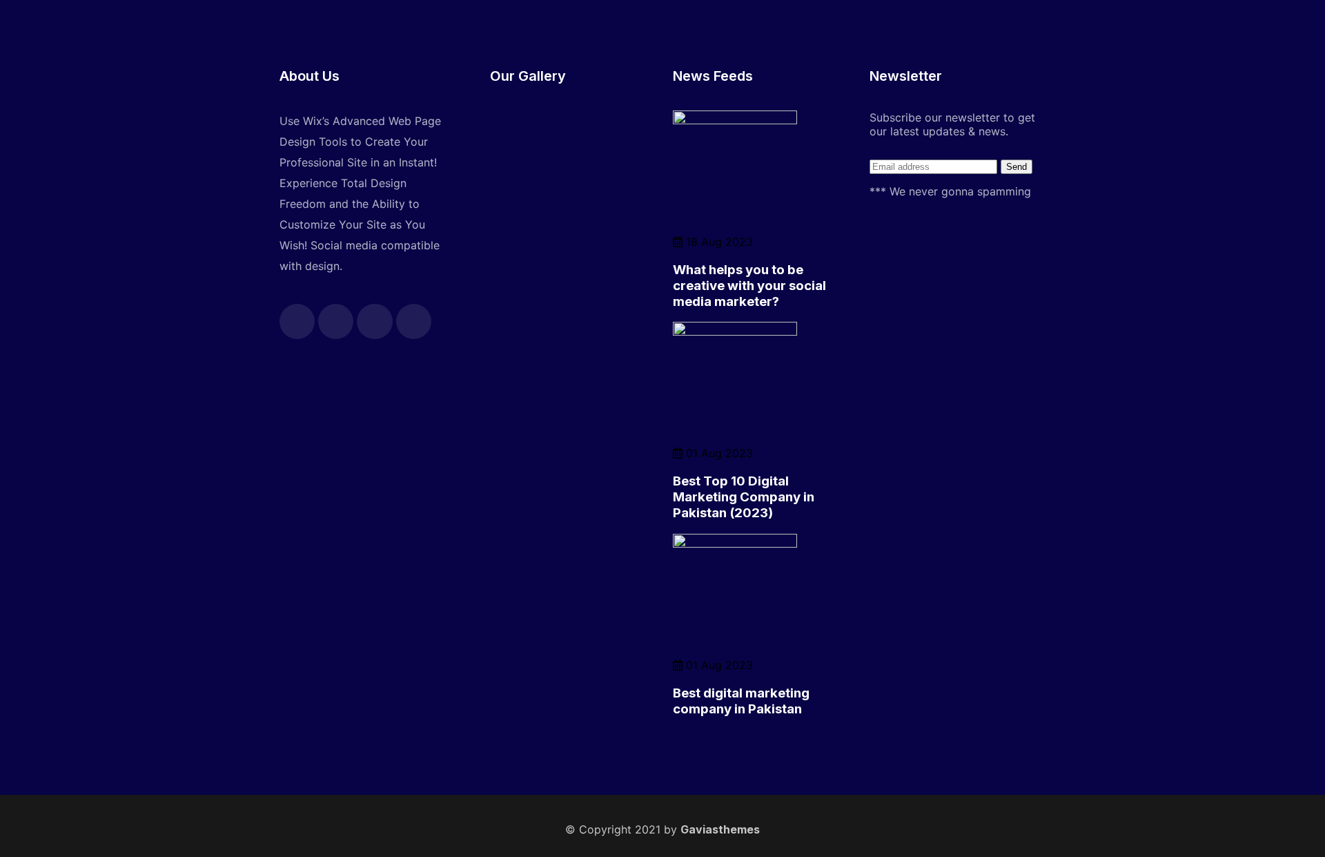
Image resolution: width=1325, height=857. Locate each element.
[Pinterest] (413, 321)
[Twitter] (335, 321)
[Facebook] (297, 321)
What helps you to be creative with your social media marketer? (749, 285)
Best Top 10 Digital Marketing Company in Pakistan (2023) (743, 497)
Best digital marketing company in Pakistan (741, 701)
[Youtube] (374, 321)
